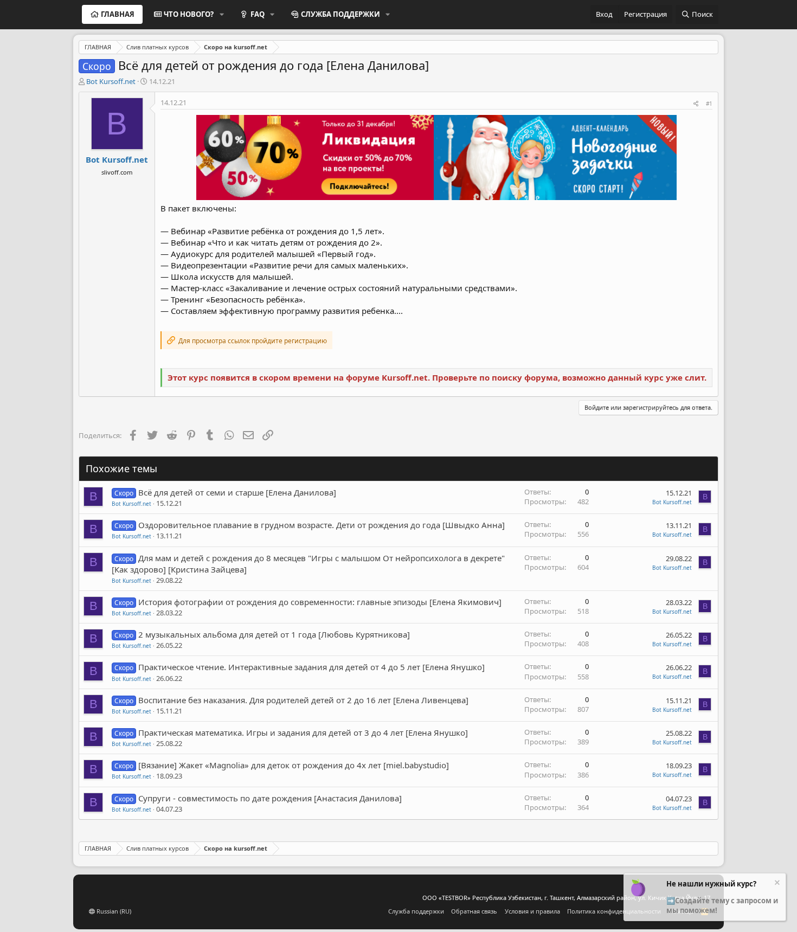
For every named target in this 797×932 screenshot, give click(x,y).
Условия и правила (532, 911)
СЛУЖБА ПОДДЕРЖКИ (340, 14)
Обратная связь (474, 911)
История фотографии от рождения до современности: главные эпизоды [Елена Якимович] (320, 601)
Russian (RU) (113, 911)
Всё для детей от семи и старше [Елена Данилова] (237, 492)
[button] (222, 14)
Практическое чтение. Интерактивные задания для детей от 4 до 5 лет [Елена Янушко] (311, 666)
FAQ (257, 14)
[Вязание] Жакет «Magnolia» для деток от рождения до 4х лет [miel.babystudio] (293, 765)
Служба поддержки (416, 911)
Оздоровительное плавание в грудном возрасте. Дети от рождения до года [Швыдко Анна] (321, 524)
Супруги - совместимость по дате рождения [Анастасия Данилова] (270, 798)
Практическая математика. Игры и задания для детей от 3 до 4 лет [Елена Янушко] (303, 732)
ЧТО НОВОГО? (189, 14)
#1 (709, 103)
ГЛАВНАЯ (117, 14)
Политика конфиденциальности (614, 911)
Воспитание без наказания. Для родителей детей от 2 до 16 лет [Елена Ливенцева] (303, 700)
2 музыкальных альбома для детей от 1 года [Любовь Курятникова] (274, 634)
